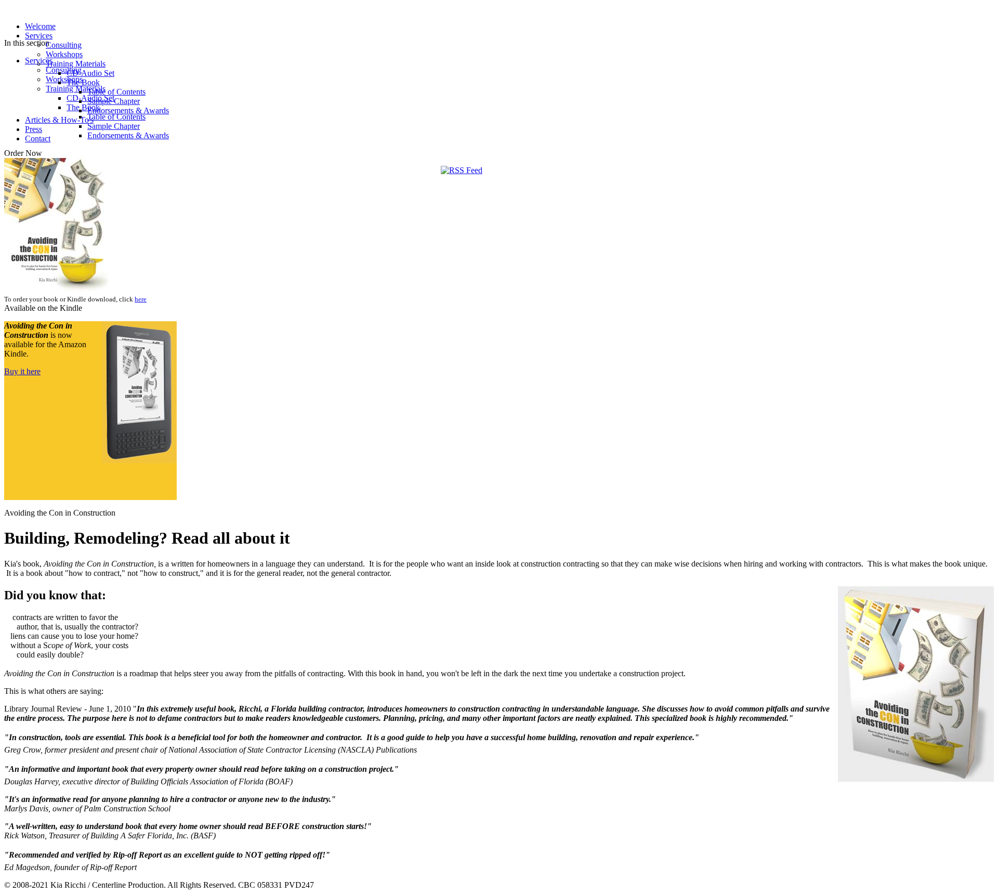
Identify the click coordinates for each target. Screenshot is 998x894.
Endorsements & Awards (128, 110)
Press (33, 129)
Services (38, 35)
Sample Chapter (113, 101)
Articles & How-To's (59, 119)
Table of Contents (116, 91)
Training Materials (76, 63)
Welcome (40, 26)
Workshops (64, 54)
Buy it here (22, 371)
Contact (37, 138)
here (141, 299)
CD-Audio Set (90, 73)
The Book (83, 82)
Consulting (64, 45)
